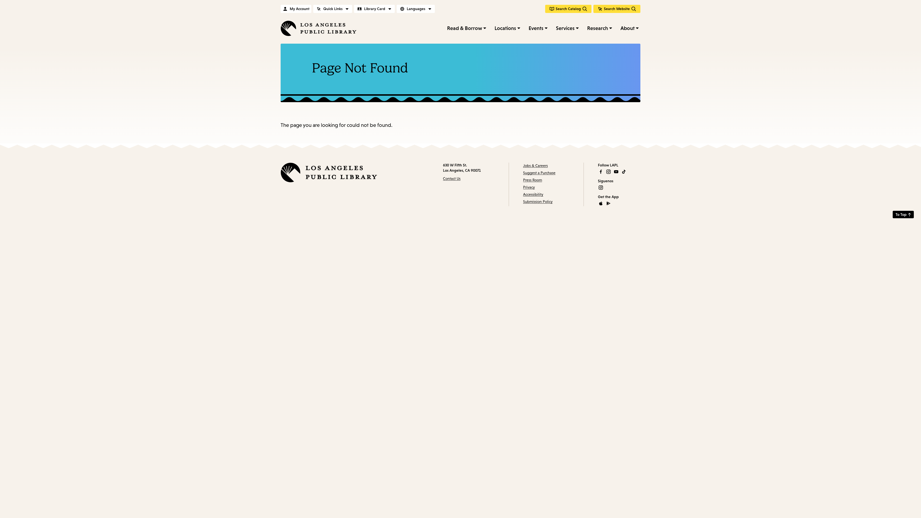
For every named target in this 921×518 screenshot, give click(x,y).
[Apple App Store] (601, 203)
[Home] (318, 28)
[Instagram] (608, 172)
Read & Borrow (464, 28)
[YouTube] (616, 172)
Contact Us (451, 179)
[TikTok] (624, 172)
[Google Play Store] (608, 203)
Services (565, 28)
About (627, 28)
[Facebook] (601, 172)
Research (597, 28)
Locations (505, 28)
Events (536, 28)
